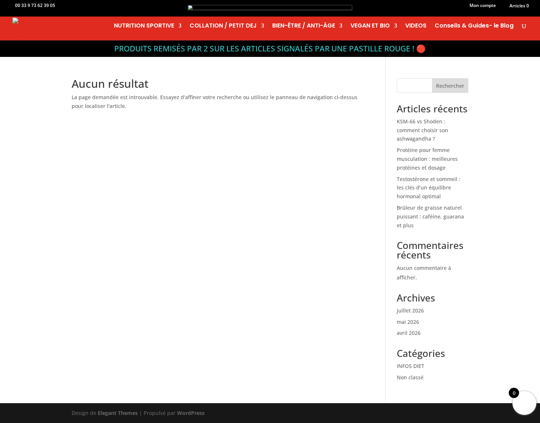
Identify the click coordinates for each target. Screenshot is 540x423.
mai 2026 (408, 321)
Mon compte (482, 5)
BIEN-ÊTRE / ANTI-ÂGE (303, 26)
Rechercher (450, 85)
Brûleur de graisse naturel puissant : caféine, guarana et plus (430, 216)
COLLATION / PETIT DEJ (223, 26)
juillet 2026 (410, 310)
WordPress (191, 412)
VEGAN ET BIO (370, 26)
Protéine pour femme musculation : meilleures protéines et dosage (427, 159)
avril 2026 (409, 332)
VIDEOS (415, 26)
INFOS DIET (410, 365)
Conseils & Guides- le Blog (474, 26)
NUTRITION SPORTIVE (144, 26)
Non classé (410, 377)
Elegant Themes (118, 412)
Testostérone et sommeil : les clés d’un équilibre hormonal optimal (428, 188)
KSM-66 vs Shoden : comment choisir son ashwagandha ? (422, 130)
